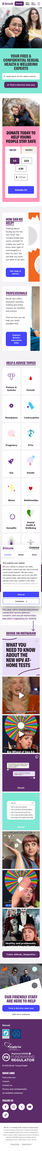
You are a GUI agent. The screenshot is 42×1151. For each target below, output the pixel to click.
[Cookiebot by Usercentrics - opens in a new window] (29, 548)
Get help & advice (15, 272)
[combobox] (21, 76)
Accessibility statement (12, 1093)
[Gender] (31, 464)
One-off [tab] (12, 150)
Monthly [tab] (29, 150)
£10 (26, 160)
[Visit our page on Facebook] (5, 1107)
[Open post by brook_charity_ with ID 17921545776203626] (21, 656)
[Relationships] (31, 491)
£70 (21, 168)
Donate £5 (21, 189)
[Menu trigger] (38, 3)
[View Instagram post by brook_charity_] (37, 672)
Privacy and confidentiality (14, 1089)
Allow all (21, 594)
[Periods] (31, 381)
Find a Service (8, 1077)
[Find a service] (33, 3)
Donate (19, 3)
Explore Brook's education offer (16, 339)
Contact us (7, 1085)
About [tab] (34, 555)
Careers (5, 1081)
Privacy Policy (14, 1144)
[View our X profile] (21, 1107)
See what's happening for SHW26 (19, 618)
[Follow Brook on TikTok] (5, 1115)
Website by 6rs (26, 1144)
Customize (19, 601)
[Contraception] (31, 409)
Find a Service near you (21, 1008)
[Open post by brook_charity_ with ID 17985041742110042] (21, 695)
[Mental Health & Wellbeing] (31, 519)
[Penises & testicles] (11, 381)
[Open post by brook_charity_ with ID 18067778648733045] (21, 734)
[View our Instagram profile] (13, 1107)
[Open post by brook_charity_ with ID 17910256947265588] (21, 889)
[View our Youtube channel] (29, 1107)
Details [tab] (21, 555)
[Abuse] (11, 491)
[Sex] (11, 464)
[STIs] (31, 436)
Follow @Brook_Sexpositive (21, 954)
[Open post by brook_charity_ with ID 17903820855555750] (21, 773)
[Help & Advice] (27, 3)
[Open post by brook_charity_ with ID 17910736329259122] (21, 927)
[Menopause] (11, 409)
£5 (14, 160)
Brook (7, 4)
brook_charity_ (20, 640)
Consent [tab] (7, 555)
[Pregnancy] (11, 436)
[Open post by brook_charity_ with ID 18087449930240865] (21, 850)
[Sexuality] (11, 519)
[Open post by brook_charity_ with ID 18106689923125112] (21, 811)
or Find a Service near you (21, 85)
